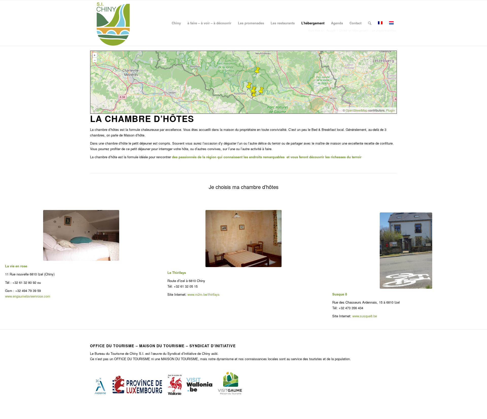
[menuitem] (176, 23)
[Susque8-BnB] (406, 251)
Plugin (390, 110)
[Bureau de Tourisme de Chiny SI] (113, 23)
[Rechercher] (370, 23)
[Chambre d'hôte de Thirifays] (243, 238)
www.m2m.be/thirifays (203, 294)
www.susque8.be (364, 315)
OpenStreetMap (357, 110)
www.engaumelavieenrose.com (27, 296)
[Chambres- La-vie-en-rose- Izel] (81, 235)
